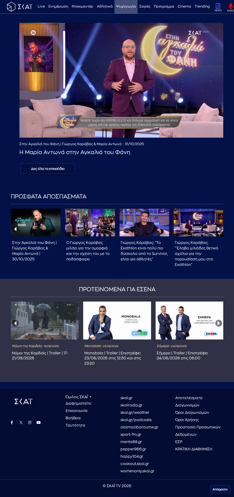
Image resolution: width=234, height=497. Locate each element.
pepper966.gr (133, 449)
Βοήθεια (73, 418)
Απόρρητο (220, 489)
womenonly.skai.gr (137, 471)
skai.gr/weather (134, 412)
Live (41, 6)
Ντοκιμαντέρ (82, 6)
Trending (202, 6)
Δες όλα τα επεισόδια (47, 168)
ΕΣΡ (178, 442)
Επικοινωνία (77, 411)
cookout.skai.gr (134, 464)
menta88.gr (131, 442)
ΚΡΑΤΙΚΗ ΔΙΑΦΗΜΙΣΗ (193, 449)
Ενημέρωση (58, 6)
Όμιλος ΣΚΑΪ (77, 397)
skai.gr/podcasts (136, 420)
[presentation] (15, 229)
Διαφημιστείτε (78, 403)
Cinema (184, 6)
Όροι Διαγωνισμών (192, 412)
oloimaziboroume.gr (139, 427)
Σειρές (144, 6)
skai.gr (126, 398)
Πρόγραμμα (164, 6)
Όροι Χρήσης (187, 420)
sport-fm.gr (130, 434)
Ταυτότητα (75, 425)
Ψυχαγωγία (126, 6)
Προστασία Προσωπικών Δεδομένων (198, 430)
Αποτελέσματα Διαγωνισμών (188, 401)
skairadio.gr (131, 405)
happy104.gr (131, 456)
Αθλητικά (105, 6)
